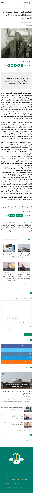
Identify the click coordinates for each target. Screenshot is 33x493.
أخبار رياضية (25, 483)
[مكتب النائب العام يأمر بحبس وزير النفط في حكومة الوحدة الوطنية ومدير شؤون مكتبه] (9, 266)
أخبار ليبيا (16, 475)
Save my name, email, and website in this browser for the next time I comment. (16, 330)
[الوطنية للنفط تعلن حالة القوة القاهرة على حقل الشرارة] (24, 248)
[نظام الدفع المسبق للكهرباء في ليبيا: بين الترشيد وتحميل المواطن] (9, 248)
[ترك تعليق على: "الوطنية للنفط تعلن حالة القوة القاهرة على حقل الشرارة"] (2, 396)
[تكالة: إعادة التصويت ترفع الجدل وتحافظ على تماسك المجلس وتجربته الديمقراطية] (24, 266)
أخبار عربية (24, 479)
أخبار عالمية (15, 479)
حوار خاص (5, 483)
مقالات (6, 479)
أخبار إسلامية (7, 475)
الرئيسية (25, 475)
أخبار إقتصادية (15, 483)
